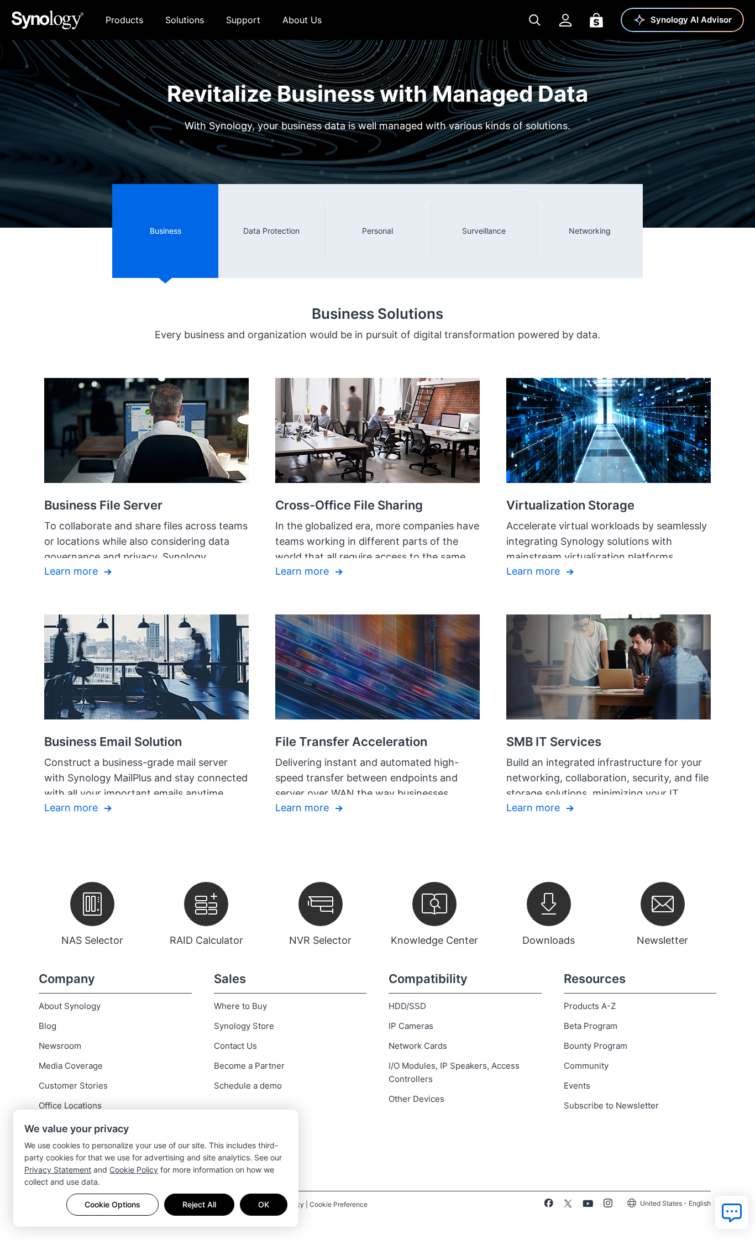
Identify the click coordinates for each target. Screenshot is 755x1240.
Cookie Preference (339, 1204)
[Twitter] (568, 1205)
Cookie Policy (133, 1169)
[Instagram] (608, 1205)
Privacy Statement (57, 1169)
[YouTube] (588, 1205)
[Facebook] (548, 1205)
